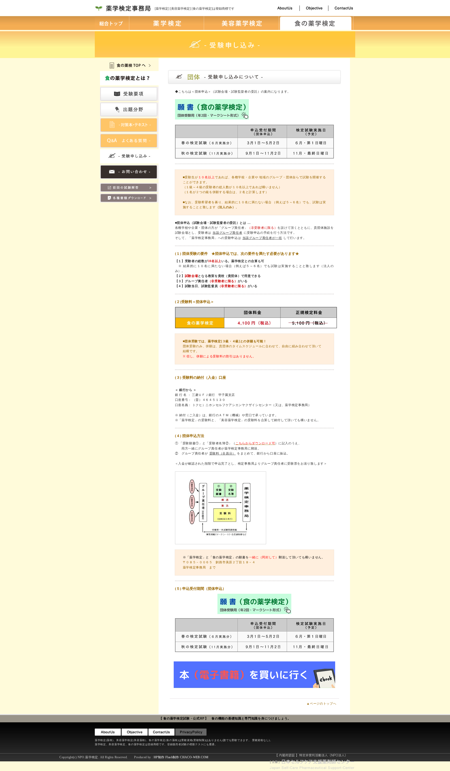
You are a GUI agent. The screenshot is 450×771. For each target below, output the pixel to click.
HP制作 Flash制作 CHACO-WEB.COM (181, 757)
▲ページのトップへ (321, 703)
